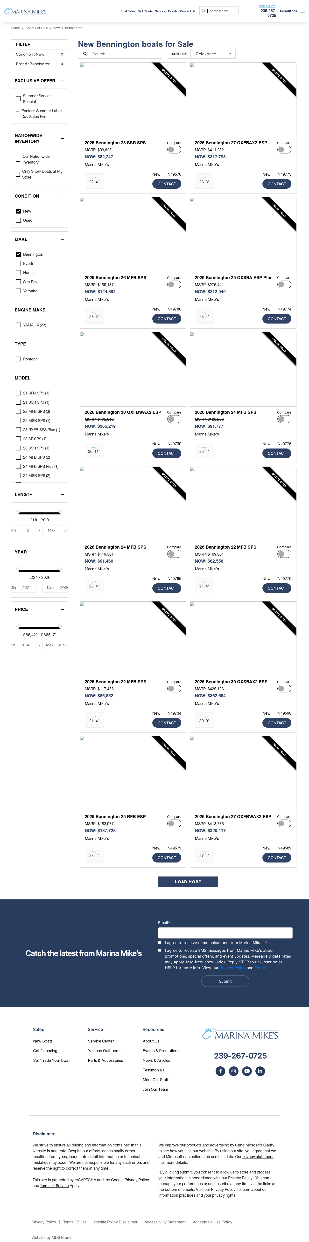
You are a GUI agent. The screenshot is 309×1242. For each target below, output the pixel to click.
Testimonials (153, 1070)
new (56, 28)
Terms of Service (54, 1185)
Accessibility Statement (165, 1222)
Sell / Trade (145, 11)
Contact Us (188, 11)
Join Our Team (155, 1089)
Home (15, 28)
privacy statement (258, 1156)
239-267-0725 (240, 1055)
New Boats (43, 1041)
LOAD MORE (188, 881)
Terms (260, 967)
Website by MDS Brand (51, 1237)
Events (173, 11)
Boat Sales (127, 11)
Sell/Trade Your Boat (51, 1060)
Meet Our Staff (156, 1079)
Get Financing (45, 1050)
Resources (288, 11)
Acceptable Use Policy (212, 1222)
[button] (87, 130)
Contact (167, 183)
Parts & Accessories (105, 1060)
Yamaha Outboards (104, 1050)
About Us (151, 1041)
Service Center (101, 1041)
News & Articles (156, 1060)
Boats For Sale (36, 28)
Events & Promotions (161, 1050)
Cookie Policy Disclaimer (115, 1222)
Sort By (179, 54)
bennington (73, 28)
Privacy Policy (233, 967)
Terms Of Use (75, 1222)
